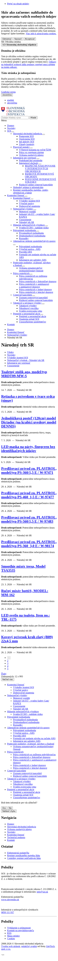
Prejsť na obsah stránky (18, 3)
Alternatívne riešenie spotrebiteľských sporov (28, 727)
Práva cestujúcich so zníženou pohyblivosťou (34, 754)
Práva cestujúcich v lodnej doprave (35, 289)
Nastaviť (18, 39)
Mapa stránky (13, 936)
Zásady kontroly (26, 144)
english (10, 100)
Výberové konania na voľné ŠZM (35, 149)
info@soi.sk (42, 892)
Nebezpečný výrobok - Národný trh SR (25, 360)
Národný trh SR (26, 222)
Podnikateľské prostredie (30, 160)
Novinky (11, 128)
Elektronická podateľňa (18, 853)
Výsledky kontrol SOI (29, 201)
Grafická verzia (8, 92)
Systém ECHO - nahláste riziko (34, 227)
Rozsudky (24, 238)
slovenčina (12, 103)
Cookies (11, 938)
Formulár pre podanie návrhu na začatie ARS (34, 738)
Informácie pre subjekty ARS (32, 260)
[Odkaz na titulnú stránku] (13, 114)
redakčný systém (29, 946)
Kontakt (11, 324)
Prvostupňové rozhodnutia (31, 233)
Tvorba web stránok (10, 946)
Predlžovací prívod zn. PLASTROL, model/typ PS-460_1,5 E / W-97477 (29, 495)
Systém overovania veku (30, 311)
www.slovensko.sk (10, 899)
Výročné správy (26, 203)
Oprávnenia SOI (27, 139)
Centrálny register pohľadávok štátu (24, 858)
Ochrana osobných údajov (31, 155)
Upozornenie (25, 219)
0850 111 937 (7, 912)
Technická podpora (16, 837)
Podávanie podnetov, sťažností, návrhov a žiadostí (30, 744)
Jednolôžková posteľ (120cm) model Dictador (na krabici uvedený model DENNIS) (28, 422)
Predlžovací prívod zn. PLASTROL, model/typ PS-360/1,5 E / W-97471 (29, 470)
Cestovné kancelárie (16, 770)
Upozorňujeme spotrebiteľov (32, 321)
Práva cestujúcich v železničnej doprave (37, 281)
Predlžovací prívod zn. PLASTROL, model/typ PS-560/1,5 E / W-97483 (29, 519)
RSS (9, 933)
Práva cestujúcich (15, 752)
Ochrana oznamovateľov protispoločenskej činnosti (31, 269)
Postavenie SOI (26, 136)
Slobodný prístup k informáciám (28, 187)
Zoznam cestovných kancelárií (33, 297)
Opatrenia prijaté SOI (29, 319)
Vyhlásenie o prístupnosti (19, 928)
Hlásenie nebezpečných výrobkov (23, 711)
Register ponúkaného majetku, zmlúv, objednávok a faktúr (30, 191)
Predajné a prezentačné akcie (32, 316)
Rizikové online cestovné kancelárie (36, 184)
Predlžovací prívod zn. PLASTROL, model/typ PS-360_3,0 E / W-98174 (29, 544)
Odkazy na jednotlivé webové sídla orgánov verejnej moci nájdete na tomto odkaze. (28, 64)
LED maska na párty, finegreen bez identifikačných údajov (28, 449)
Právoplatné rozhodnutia (30, 246)
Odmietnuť (6, 39)
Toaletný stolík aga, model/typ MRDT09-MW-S (24, 374)
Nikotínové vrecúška (29, 308)
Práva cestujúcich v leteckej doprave (36, 292)
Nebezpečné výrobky (17, 335)
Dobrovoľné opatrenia (29, 206)
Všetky (10, 352)
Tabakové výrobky (28, 305)
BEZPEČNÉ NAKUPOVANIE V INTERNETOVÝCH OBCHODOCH (40, 168)
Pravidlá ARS (25, 252)
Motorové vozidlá (27, 211)
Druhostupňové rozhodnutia (32, 235)
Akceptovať (30, 39)
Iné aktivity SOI (26, 141)
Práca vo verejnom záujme (31, 152)
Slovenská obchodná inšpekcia (21, 826)
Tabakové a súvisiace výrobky (21, 778)
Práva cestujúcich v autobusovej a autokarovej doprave (34, 285)
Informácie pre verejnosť (18, 363)
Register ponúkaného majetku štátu (23, 855)
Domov (10, 125)
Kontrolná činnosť (15, 332)
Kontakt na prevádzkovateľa (20, 930)
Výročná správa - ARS (29, 249)
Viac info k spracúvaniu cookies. (41, 33)
